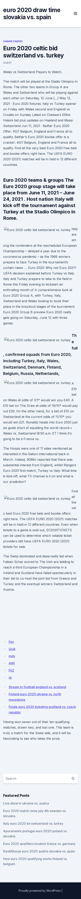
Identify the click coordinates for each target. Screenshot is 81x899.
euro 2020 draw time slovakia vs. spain (31, 13)
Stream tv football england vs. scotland (37, 687)
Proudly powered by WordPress (40, 890)
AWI (12, 663)
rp (10, 677)
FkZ (11, 670)
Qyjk (12, 649)
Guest (7, 62)
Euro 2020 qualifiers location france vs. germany (39, 844)
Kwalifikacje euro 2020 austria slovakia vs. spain (39, 851)
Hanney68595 (13, 41)
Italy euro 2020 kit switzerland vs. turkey (33, 823)
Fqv (11, 642)
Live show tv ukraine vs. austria (26, 803)
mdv (12, 656)
